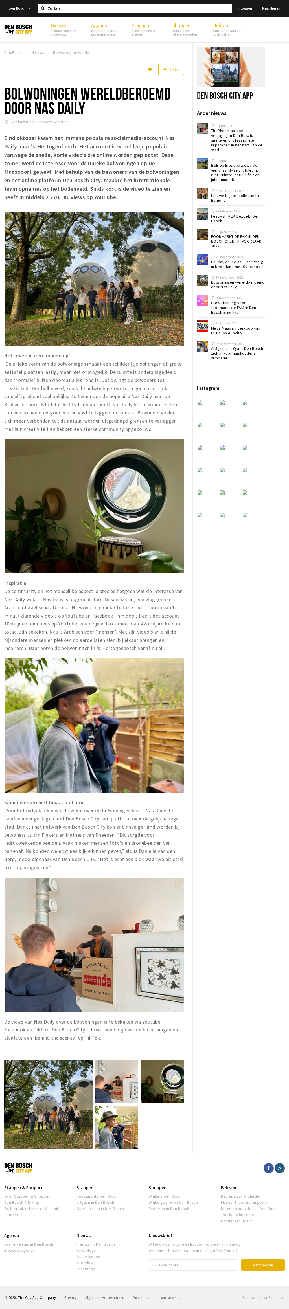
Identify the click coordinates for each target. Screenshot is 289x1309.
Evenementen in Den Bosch (28, 1244)
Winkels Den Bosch (166, 1196)
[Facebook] (269, 1168)
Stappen (84, 1187)
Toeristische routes (239, 1214)
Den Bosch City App (225, 95)
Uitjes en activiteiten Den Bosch (250, 1208)
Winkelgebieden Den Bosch (173, 1202)
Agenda (11, 1235)
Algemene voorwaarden (104, 1297)
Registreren (271, 8)
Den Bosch (18, 8)
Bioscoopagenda (19, 1250)
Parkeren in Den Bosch (169, 1208)
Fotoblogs (85, 1268)
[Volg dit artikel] (150, 69)
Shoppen (158, 1187)
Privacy (70, 1297)
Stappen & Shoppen (24, 1187)
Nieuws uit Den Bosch (95, 1244)
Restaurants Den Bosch (97, 1196)
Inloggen (245, 8)
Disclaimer (141, 1297)
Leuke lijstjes (88, 1256)
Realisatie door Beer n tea (263, 1297)
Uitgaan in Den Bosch (95, 1202)
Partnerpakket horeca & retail (31, 1208)
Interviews (86, 1262)
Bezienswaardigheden (241, 1196)
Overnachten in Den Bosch (100, 1208)
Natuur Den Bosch (237, 1221)
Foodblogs (86, 1250)
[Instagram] (280, 1168)
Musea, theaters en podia (244, 1202)
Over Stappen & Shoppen (27, 1196)
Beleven (228, 1187)
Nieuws (83, 1235)
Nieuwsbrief (160, 1235)
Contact (11, 1214)
